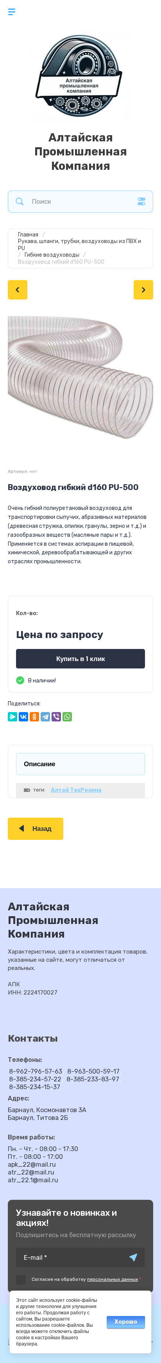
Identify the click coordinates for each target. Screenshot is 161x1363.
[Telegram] (45, 716)
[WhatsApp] (67, 716)
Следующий (143, 290)
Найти (19, 201)
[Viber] (56, 716)
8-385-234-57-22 (35, 1079)
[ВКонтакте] (23, 716)
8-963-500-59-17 (93, 1071)
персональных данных (112, 1279)
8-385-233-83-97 (92, 1079)
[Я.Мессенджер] (12, 716)
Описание (39, 764)
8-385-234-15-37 (34, 1087)
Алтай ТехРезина (76, 790)
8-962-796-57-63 (35, 1071)
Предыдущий (17, 290)
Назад (42, 828)
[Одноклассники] (34, 716)
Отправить (133, 1257)
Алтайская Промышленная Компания (80, 152)
